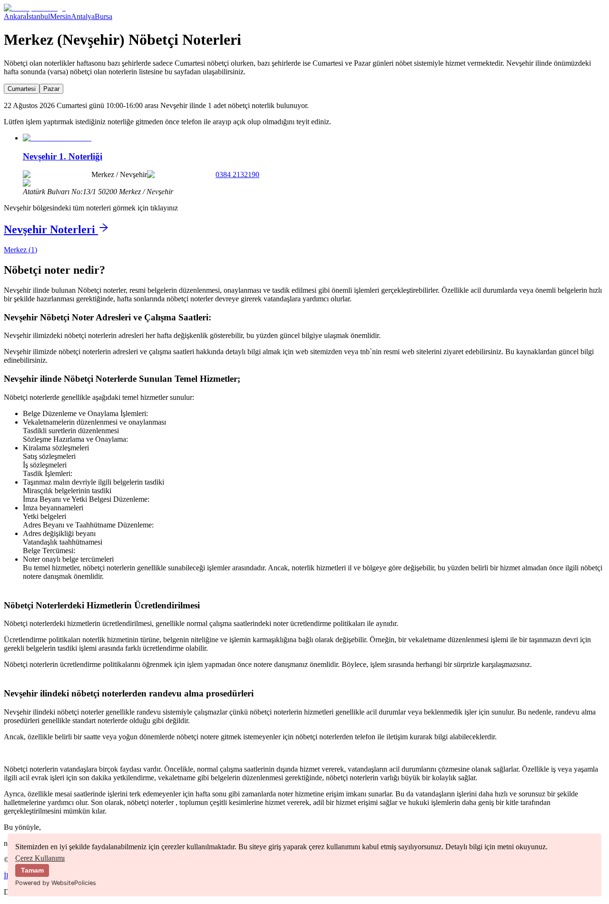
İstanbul (38, 16)
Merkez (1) (20, 250)
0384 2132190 (237, 174)
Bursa (103, 16)
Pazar (51, 88)
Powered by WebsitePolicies (55, 882)
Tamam (32, 870)
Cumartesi (22, 88)
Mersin (60, 16)
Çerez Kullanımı (40, 858)
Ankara (15, 16)
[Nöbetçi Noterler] (35, 8)
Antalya (83, 16)
